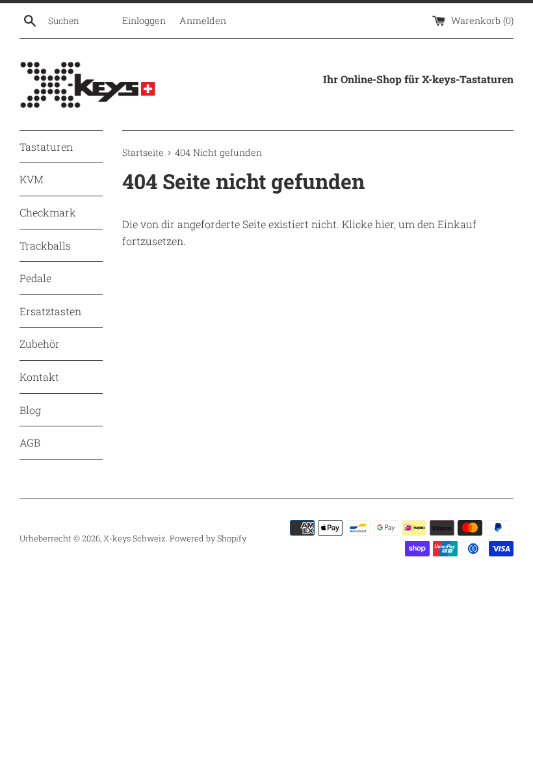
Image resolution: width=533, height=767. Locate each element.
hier (384, 224)
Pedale (35, 278)
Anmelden (202, 20)
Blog (30, 410)
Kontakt (39, 377)
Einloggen (144, 20)
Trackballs (45, 245)
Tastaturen (46, 146)
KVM (32, 179)
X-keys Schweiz (134, 538)
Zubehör (40, 343)
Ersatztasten (50, 311)
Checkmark (48, 212)
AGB (30, 442)
